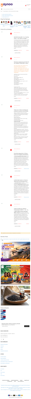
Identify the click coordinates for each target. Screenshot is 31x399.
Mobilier (2, 349)
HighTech (2, 347)
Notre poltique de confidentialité (5, 363)
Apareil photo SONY (18, 385)
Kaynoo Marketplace (3, 358)
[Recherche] (29, 9)
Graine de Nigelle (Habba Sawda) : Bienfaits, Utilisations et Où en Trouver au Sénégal (14, 304)
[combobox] (16, 9)
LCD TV (11, 390)
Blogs (21, 380)
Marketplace (9, 0)
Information (9, 381)
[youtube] (3, 339)
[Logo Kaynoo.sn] (7, 5)
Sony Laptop (20, 387)
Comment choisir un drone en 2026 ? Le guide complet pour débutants (12, 260)
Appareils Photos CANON (11, 385)
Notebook (21, 388)
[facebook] (1, 339)
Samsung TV (5, 389)
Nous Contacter (3, 372)
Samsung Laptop (11, 387)
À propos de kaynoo (5, 380)
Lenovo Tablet (16, 387)
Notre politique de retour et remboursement (7, 361)
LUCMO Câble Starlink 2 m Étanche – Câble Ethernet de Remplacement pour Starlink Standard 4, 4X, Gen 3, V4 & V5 (21, 181)
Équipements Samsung (4, 385)
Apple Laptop (3, 387)
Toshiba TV (18, 389)
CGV (1, 370)
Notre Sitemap (3, 375)
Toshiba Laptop (10, 388)
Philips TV (22, 389)
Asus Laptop (28, 387)
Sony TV (2, 389)
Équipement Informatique (4, 344)
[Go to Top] (29, 390)
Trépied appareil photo (15, 386)
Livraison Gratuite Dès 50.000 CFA (6, 14)
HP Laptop (18, 388)
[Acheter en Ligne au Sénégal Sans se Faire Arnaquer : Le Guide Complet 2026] (15, 274)
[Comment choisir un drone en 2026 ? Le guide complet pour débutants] (15, 251)
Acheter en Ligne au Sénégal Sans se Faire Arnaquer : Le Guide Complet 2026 (13, 283)
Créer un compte (24, 0)
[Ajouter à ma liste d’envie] (7, 37)
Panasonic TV (11, 389)
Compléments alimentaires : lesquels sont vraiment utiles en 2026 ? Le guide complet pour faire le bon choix (15, 239)
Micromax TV (25, 389)
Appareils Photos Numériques (25, 385)
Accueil (1, 11)
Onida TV (15, 389)
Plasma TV (14, 390)
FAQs (1, 373)
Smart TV (19, 390)
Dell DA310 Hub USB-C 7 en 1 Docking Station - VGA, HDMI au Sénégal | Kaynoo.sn (21, 38)
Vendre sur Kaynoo (14, 0)
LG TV (8, 389)
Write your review (26, 168)
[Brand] (3, 310)
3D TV (17, 390)
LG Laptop (14, 388)
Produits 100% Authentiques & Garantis (7, 15)
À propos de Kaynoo (3, 356)
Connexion (19, 0)
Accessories (24, 387)
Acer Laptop (6, 387)
